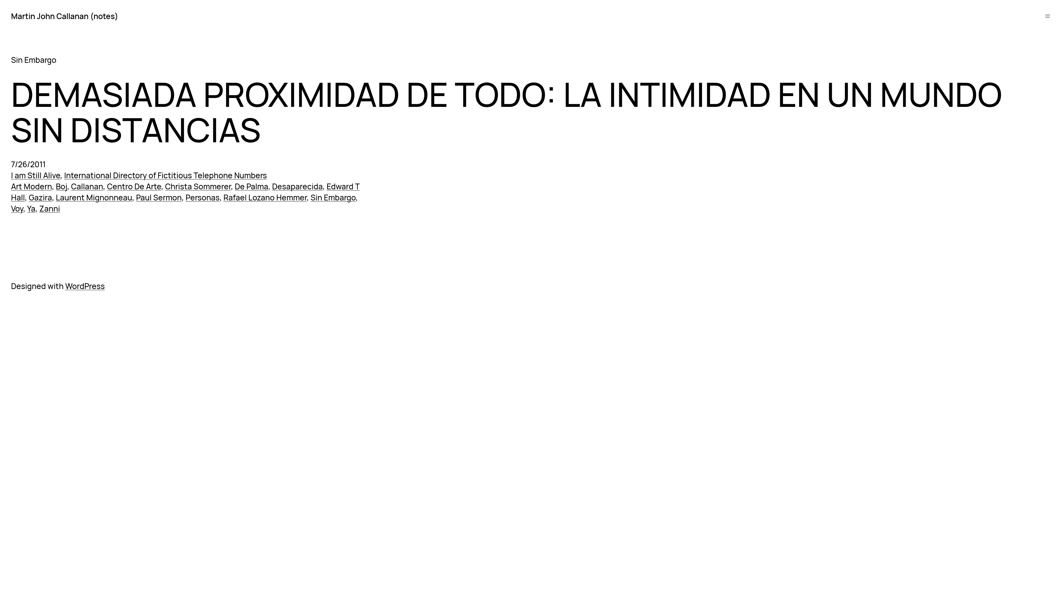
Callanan (87, 186)
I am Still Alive (35, 175)
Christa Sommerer (198, 186)
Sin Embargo (333, 197)
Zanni (49, 208)
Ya (31, 208)
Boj (61, 186)
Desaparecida (297, 186)
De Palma (251, 186)
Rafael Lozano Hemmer (265, 197)
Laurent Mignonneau (94, 197)
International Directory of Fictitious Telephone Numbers (165, 175)
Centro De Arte (134, 186)
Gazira (40, 197)
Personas (203, 197)
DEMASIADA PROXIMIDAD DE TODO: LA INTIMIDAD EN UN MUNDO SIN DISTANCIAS (506, 112)
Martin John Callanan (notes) (64, 16)
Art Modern (31, 186)
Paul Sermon (159, 197)
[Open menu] (1047, 16)
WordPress (85, 286)
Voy (17, 208)
